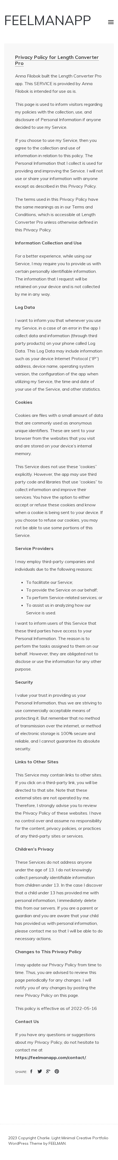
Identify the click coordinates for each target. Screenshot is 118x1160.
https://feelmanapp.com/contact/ (50, 1057)
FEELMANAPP (47, 20)
